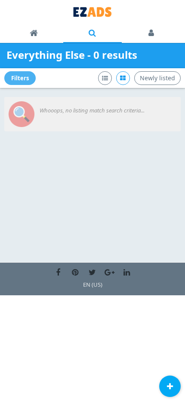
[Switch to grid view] (123, 78)
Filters (20, 78)
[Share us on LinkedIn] (127, 272)
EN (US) (92, 284)
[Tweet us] (92, 272)
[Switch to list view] (105, 78)
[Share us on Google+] (109, 272)
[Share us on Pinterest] (75, 272)
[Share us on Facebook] (58, 272)
